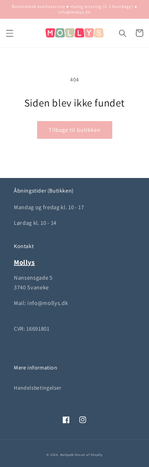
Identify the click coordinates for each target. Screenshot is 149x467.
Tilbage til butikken (75, 130)
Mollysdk (67, 455)
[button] (9, 33)
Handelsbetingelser (37, 387)
